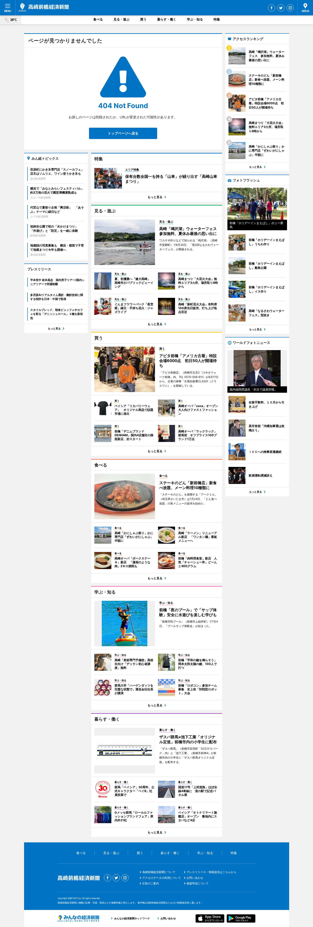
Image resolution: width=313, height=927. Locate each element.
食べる (98, 19)
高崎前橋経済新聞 (44, 7)
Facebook (271, 8)
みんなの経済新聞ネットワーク (78, 918)
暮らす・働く (166, 19)
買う (143, 19)
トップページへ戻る (123, 133)
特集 (217, 19)
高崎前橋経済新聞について (158, 872)
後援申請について (198, 883)
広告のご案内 (150, 883)
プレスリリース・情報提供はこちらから (211, 872)
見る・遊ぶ (121, 19)
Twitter (280, 8)
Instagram (290, 8)
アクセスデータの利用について (161, 877)
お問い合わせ (195, 877)
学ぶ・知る (195, 19)
